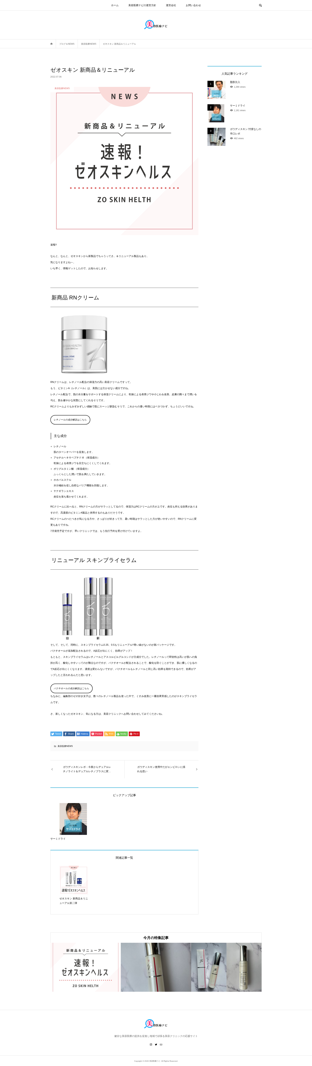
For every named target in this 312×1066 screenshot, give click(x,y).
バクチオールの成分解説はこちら (71, 688)
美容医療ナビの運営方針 (142, 5)
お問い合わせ (193, 5)
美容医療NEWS (65, 746)
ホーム (115, 5)
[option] (85, 967)
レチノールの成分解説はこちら (70, 419)
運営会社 (171, 5)
